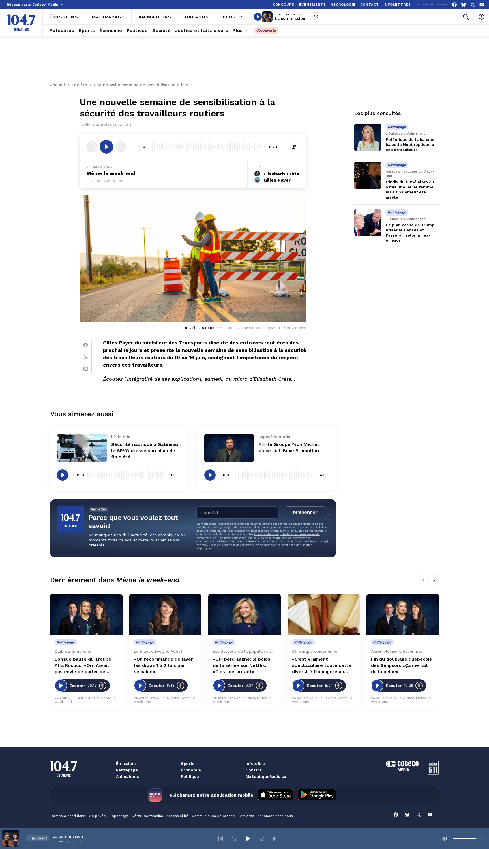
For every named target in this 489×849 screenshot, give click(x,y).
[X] (472, 4)
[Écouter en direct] (257, 16)
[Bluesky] (463, 4)
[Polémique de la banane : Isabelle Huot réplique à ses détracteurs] (367, 137)
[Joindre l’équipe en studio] (316, 16)
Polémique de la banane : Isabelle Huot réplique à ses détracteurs (411, 144)
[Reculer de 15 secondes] (92, 146)
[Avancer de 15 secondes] (120, 146)
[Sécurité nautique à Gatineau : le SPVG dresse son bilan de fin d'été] (82, 448)
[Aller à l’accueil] (21, 22)
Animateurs (127, 776)
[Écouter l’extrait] (106, 147)
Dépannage (118, 816)
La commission (290, 18)
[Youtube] (481, 4)
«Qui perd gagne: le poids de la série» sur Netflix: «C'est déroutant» (241, 665)
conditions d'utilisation (297, 544)
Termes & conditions (67, 816)
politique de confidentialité (241, 544)
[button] (220, 838)
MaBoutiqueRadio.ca (266, 776)
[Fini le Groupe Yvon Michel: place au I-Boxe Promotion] (229, 448)
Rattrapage (127, 770)
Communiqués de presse (213, 816)
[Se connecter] (481, 17)
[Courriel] (86, 369)
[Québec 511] (433, 773)
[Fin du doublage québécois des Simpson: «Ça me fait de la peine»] (402, 614)
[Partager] (294, 146)
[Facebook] (454, 4)
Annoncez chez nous (275, 816)
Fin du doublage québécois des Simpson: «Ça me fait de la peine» (401, 665)
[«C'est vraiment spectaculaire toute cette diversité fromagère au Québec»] (324, 614)
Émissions (126, 763)
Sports (187, 763)
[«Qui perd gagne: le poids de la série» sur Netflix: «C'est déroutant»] (244, 614)
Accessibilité (177, 816)
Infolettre (255, 763)
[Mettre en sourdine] (444, 838)
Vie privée (97, 816)
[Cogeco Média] (402, 770)
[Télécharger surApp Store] (275, 795)
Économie (191, 770)
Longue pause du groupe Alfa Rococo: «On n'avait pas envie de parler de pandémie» (83, 665)
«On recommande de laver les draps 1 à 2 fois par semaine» (163, 665)
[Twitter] (86, 357)
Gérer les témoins (147, 816)
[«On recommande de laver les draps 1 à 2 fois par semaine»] (165, 614)
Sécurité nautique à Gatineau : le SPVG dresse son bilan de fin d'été (146, 450)
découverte (266, 30)
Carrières (246, 816)
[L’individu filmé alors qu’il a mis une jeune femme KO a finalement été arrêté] (367, 175)
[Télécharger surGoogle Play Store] (317, 795)
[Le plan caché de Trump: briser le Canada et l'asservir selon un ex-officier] (367, 222)
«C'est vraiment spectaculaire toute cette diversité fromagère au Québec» (321, 665)
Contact (253, 770)
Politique (190, 776)
